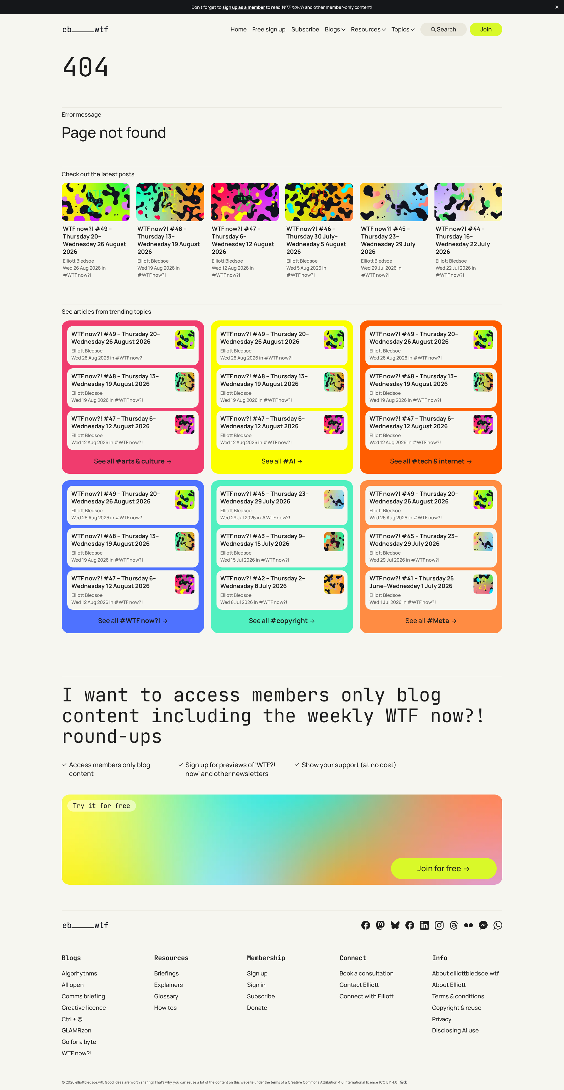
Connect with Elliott (367, 996)
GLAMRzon (76, 1030)
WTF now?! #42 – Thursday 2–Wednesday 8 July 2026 (262, 582)
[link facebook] (409, 925)
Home (239, 29)
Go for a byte (79, 1042)
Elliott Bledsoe (78, 261)
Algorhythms (79, 973)
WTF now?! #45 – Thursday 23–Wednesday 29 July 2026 (388, 240)
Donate (257, 1008)
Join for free (439, 868)
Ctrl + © (72, 1019)
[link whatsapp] (498, 925)
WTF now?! (79, 275)
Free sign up (269, 29)
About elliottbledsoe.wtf (465, 973)
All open (73, 985)
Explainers (168, 985)
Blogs (332, 29)
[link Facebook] (365, 925)
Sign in (256, 985)
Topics (400, 29)
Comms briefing (83, 996)
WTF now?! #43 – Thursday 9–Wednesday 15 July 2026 (262, 539)
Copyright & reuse (456, 1008)
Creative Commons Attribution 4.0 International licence (333, 1082)
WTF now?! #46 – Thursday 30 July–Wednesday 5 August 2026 (316, 240)
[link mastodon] (380, 925)
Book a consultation (367, 973)
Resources (366, 29)
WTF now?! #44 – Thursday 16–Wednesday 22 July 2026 (463, 240)
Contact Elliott (359, 985)
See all (129, 461)
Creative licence (84, 1008)
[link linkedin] (424, 925)
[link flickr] (468, 925)
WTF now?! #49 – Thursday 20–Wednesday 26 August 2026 (94, 240)
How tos (165, 1008)
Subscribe (305, 29)
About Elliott (449, 985)
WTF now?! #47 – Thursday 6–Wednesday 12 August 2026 (243, 240)
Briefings (166, 973)
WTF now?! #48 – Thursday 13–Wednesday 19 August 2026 (168, 240)
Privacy (441, 1019)
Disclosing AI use (455, 1030)
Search (446, 29)
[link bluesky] (395, 925)
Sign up (257, 973)
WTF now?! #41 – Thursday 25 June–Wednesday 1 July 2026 (412, 582)
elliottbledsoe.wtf (89, 1082)
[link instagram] (439, 925)
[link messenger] (483, 925)
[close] (557, 7)
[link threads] (453, 925)
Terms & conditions (458, 996)
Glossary (166, 996)
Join (486, 29)
